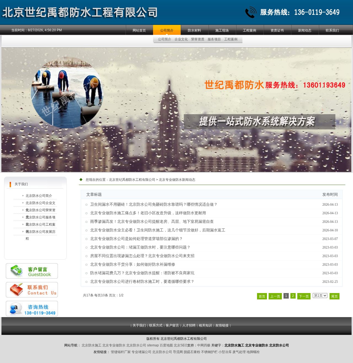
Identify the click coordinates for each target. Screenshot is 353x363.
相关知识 (205, 325)
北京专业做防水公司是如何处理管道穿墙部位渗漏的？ (136, 239)
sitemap (153, 345)
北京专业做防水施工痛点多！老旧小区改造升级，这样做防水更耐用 (148, 213)
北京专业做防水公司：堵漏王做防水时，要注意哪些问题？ (140, 247)
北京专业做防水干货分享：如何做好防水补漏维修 (132, 264)
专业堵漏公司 (141, 352)
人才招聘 (189, 325)
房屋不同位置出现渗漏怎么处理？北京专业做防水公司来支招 (142, 256)
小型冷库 (225, 352)
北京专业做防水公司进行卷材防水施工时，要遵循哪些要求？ (142, 282)
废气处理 (239, 352)
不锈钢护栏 (209, 352)
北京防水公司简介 (39, 196)
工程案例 (249, 30)
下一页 (304, 296)
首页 (262, 296)
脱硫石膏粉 (192, 352)
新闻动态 (304, 30)
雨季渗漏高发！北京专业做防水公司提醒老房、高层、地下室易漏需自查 (152, 222)
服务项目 (214, 39)
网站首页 (139, 30)
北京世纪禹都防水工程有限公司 (132, 180)
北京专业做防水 (113, 345)
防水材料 (194, 30)
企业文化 (181, 39)
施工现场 (222, 30)
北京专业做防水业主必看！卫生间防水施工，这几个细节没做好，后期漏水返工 (157, 230)
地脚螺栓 (253, 352)
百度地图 (166, 345)
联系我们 (332, 30)
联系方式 (155, 325)
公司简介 (166, 30)
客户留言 (172, 325)
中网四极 (203, 345)
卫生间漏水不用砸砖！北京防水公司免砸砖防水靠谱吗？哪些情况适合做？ (154, 204)
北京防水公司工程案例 (40, 225)
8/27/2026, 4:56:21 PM (45, 30)
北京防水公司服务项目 (40, 218)
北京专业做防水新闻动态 (177, 180)
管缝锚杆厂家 (121, 352)
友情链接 (222, 325)
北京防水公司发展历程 (40, 233)
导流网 (178, 352)
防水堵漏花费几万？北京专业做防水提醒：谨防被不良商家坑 (142, 273)
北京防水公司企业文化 (40, 204)
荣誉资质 (197, 39)
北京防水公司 (136, 345)
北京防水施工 (91, 345)
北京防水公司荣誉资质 (40, 211)
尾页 (334, 296)
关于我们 (139, 325)
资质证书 (277, 30)
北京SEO (180, 345)
